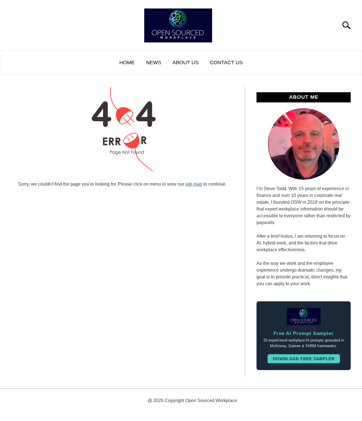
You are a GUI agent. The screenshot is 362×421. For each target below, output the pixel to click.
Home (127, 62)
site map (193, 184)
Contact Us (226, 62)
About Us (186, 62)
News (153, 62)
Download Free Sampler (304, 358)
